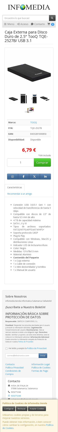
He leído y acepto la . (28, 348)
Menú (10, 24)
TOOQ (33, 122)
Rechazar (22, 408)
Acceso (24, 24)
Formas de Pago (39, 370)
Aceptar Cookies (37, 408)
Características (14, 187)
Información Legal (40, 364)
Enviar (42, 355)
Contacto (39, 24)
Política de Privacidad (25, 342)
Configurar (9, 408)
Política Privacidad (14, 367)
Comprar (42, 162)
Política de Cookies (40, 367)
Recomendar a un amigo (19, 193)
